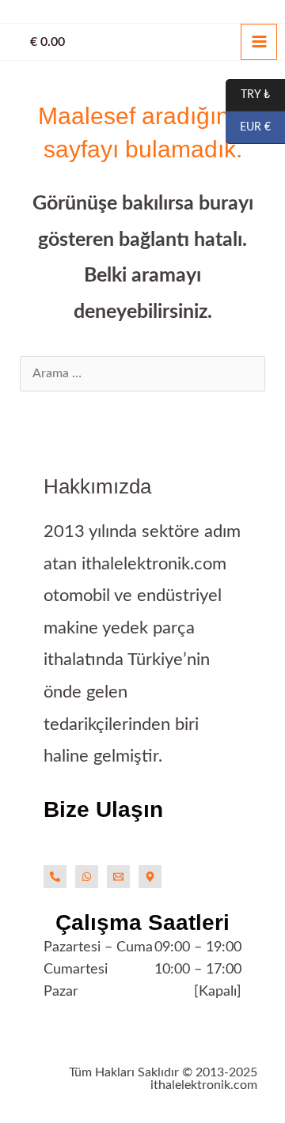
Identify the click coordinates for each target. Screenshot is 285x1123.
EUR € (248, 128)
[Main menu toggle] (259, 42)
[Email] (118, 876)
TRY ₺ (248, 95)
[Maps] (150, 876)
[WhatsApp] (86, 876)
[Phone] (55, 876)
